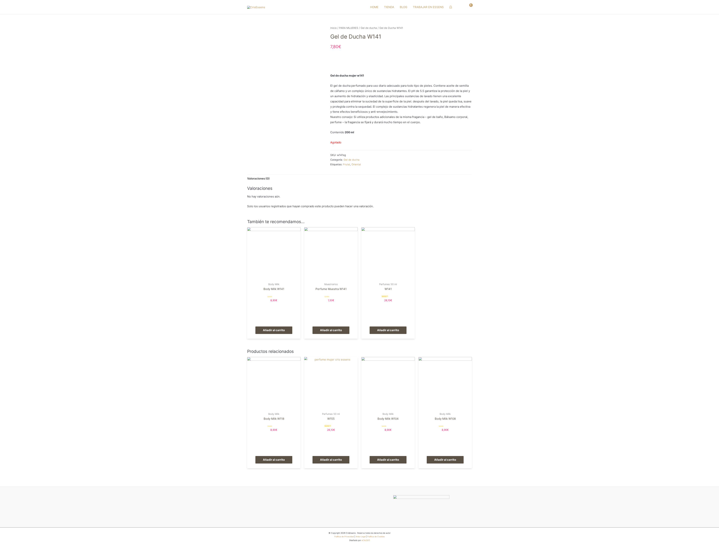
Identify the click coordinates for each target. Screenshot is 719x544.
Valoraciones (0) (258, 178)
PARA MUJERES (348, 27)
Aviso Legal (361, 536)
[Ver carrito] (469, 7)
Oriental (356, 164)
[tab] (258, 179)
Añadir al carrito (274, 330)
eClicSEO (366, 540)
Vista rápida (274, 277)
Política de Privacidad (344, 536)
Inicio (333, 27)
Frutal (346, 164)
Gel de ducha (369, 27)
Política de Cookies (376, 536)
